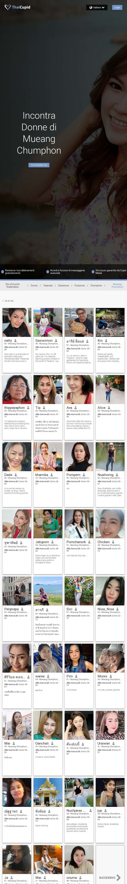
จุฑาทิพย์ (11, 543)
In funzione (71, 690)
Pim (69, 676)
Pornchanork (76, 542)
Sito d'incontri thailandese (12, 285)
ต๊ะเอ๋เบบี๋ (72, 744)
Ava (69, 408)
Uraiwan (104, 743)
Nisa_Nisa (106, 609)
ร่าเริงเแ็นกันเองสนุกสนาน (15, 826)
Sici (69, 609)
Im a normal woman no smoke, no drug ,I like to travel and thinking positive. (16, 490)
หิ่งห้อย (40, 811)
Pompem (73, 475)
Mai (7, 743)
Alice (102, 408)
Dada (8, 475)
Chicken (104, 542)
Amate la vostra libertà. (45, 757)
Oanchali (42, 743)
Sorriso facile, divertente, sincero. (108, 825)
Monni (102, 676)
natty (8, 341)
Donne (34, 285)
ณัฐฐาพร (11, 811)
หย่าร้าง (38, 690)
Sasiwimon (44, 341)
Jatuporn (42, 542)
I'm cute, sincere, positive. (109, 690)
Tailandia (48, 285)
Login (117, 7)
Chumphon (96, 285)
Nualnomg (105, 475)
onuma (71, 878)
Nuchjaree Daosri (76, 811)
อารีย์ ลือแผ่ (75, 341)
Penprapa (11, 609)
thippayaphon (14, 408)
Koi (100, 341)
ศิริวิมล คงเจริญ (14, 677)
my (67, 488)
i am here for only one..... (77, 555)
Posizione (80, 285)
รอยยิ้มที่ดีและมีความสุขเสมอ (14, 693)
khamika (41, 475)
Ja (6, 878)
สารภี (39, 610)
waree (40, 676)
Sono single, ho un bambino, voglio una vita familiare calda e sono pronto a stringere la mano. (47, 559)
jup (100, 811)
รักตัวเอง (8, 757)
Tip (38, 408)
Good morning (41, 826)
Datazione (63, 285)
